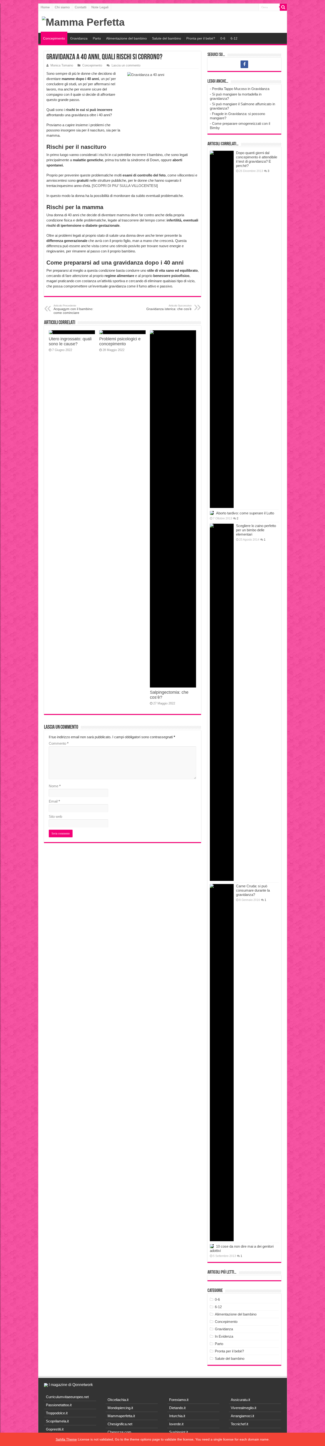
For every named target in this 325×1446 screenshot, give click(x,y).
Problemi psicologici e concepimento (120, 341)
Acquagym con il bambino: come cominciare (73, 309)
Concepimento (54, 38)
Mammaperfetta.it (121, 1416)
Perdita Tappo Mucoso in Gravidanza (240, 89)
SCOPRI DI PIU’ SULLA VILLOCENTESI (125, 186)
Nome (55, 786)
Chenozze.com (119, 1432)
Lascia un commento (126, 65)
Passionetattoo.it (59, 1405)
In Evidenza (224, 1336)
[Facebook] (244, 64)
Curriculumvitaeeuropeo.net (67, 1397)
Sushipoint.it (178, 1432)
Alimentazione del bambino (126, 38)
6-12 (234, 38)
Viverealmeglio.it (243, 1408)
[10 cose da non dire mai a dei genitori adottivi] (212, 1246)
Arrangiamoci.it (242, 1416)
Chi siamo (62, 7)
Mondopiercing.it (120, 1408)
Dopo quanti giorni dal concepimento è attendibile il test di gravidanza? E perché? (256, 159)
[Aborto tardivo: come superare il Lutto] (212, 513)
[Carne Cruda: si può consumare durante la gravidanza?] (222, 1062)
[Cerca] (283, 7)
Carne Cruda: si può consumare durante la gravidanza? (253, 890)
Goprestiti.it (55, 1429)
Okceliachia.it (118, 1400)
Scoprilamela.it (57, 1421)
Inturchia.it (177, 1416)
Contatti (80, 7)
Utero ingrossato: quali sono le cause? (70, 341)
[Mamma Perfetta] (83, 21)
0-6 (222, 38)
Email (54, 801)
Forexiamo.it (178, 1400)
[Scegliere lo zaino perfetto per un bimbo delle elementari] (222, 702)
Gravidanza (79, 38)
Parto (97, 38)
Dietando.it (177, 1408)
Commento (59, 743)
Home (45, 7)
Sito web (55, 816)
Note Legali (99, 7)
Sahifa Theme (66, 1439)
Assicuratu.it (240, 1400)
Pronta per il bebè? (200, 38)
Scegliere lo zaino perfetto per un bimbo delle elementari (256, 530)
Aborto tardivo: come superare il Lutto (245, 513)
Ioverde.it (176, 1424)
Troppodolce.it (57, 1413)
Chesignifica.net (120, 1424)
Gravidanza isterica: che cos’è (169, 307)
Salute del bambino (166, 38)
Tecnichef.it (239, 1424)
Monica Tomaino (61, 65)
